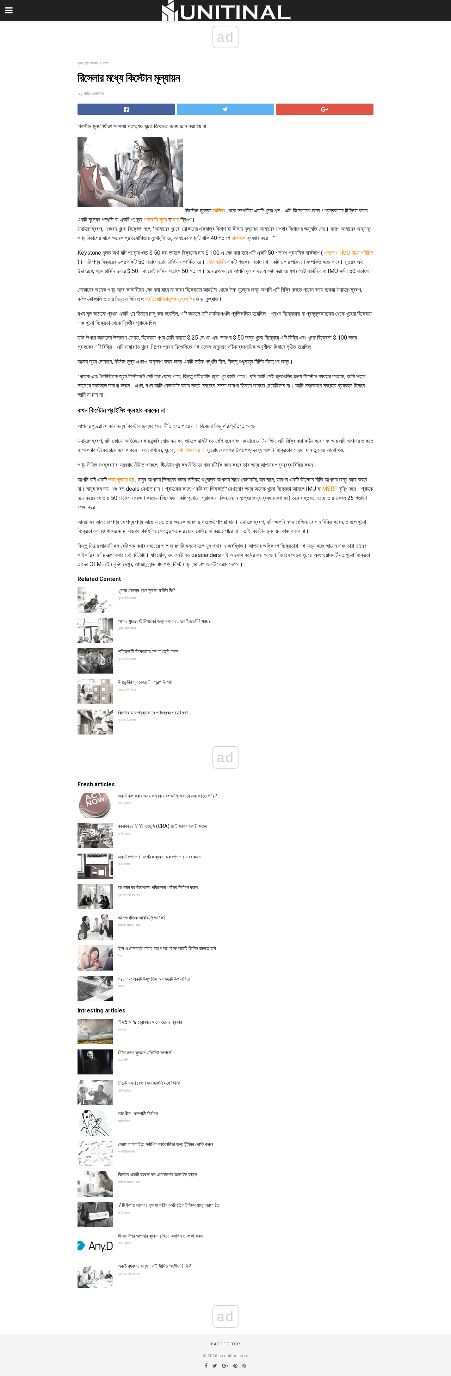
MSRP (330, 488)
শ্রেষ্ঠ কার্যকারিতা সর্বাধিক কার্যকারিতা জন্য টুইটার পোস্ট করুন (165, 1144)
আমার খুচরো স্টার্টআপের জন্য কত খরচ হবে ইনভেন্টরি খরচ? (164, 621)
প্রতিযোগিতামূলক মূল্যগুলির (170, 299)
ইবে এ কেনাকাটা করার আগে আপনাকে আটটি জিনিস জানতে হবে (167, 948)
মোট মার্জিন (216, 262)
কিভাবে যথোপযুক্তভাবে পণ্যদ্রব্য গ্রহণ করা (153, 712)
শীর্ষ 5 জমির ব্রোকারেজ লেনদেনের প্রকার (150, 1022)
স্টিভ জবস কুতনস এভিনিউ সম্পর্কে (144, 1052)
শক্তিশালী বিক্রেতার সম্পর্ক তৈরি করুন (148, 651)
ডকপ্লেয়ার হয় (121, 479)
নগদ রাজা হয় (188, 450)
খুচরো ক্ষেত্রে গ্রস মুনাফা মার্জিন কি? (146, 590)
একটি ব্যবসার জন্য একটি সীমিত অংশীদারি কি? (154, 1266)
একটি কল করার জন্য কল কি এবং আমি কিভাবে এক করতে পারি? (167, 796)
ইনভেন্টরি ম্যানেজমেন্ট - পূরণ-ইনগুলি (145, 682)
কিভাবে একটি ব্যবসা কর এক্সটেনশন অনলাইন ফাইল (157, 1174)
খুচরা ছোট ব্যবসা (88, 63)
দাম (176, 219)
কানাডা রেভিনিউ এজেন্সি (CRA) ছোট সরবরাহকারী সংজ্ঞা (162, 826)
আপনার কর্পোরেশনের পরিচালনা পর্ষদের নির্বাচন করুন (158, 887)
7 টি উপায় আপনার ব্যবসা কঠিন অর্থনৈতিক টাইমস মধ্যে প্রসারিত (169, 1205)
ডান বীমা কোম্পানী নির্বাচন (138, 1113)
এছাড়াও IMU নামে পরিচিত (348, 252)
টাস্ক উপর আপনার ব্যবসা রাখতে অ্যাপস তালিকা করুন (160, 1236)
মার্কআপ (238, 238)
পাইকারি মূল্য (155, 219)
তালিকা (219, 210)
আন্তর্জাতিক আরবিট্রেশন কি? (142, 918)
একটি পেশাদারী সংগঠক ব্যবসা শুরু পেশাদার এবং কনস (159, 857)
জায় (105, 63)
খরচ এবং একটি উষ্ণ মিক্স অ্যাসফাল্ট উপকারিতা (154, 979)
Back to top (225, 1344)
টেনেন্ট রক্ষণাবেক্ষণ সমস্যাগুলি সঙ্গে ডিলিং (149, 1083)
